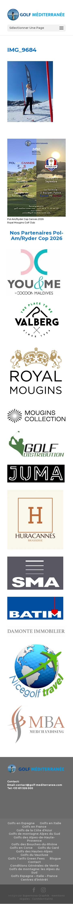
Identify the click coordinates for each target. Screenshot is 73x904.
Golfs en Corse (21, 848)
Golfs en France (34, 826)
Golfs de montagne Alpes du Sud (34, 834)
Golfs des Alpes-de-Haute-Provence (34, 839)
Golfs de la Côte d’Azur (34, 830)
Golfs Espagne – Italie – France (34, 876)
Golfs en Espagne (21, 823)
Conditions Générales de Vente (34, 865)
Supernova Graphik (36, 895)
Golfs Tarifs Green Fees (26, 858)
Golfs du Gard (48, 848)
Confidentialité (42, 898)
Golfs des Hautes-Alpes (34, 851)
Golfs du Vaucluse (34, 855)
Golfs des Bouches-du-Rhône (34, 844)
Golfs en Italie (50, 823)
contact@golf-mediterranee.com (39, 784)
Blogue (55, 858)
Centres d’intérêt (34, 879)
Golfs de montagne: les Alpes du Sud (34, 870)
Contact (34, 862)
